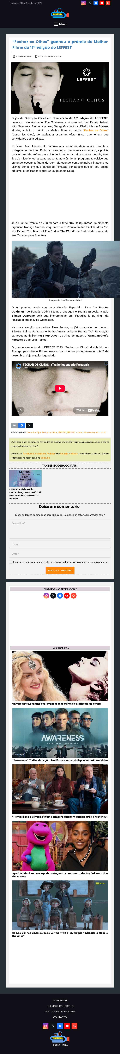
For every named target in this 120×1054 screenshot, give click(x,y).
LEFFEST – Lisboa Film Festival (81, 432)
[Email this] (14, 425)
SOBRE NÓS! (60, 1000)
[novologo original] (60, 13)
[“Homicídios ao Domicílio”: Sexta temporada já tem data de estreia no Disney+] (60, 791)
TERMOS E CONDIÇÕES (60, 1005)
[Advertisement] (60, 196)
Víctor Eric (101, 432)
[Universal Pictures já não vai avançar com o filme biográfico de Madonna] (60, 678)
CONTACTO (60, 1017)
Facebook (28, 453)
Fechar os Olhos (49, 432)
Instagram (40, 453)
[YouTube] (102, 3)
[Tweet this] (29, 425)
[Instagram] (83, 3)
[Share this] (21, 425)
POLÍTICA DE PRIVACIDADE (60, 1011)
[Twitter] (89, 3)
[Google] (108, 3)
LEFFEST (62, 432)
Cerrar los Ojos (34, 432)
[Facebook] (96, 3)
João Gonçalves (24, 56)
